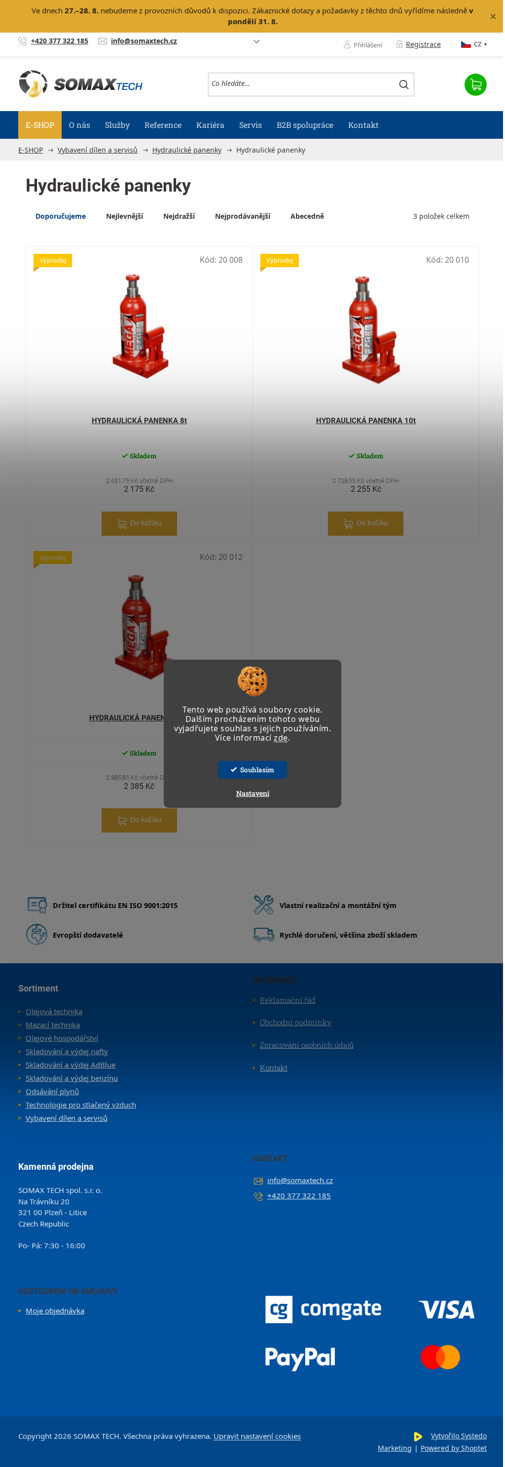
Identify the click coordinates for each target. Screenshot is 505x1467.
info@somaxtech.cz (300, 1180)
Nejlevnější (124, 216)
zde (281, 737)
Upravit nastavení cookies (257, 1436)
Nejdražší (179, 216)
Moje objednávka (55, 1310)
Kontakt (274, 1067)
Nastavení (252, 793)
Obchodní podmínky (295, 1022)
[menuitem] (40, 125)
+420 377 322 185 (299, 1195)
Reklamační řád (288, 1000)
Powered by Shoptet (454, 1448)
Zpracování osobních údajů (307, 1045)
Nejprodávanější (242, 216)
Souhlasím (257, 769)
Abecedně (307, 216)
